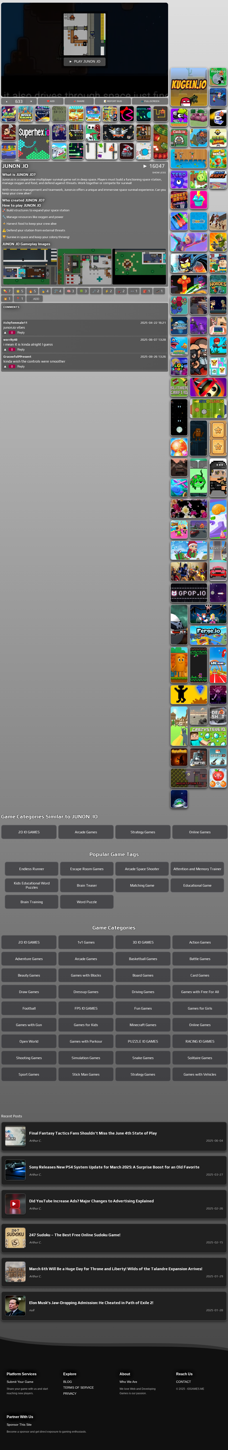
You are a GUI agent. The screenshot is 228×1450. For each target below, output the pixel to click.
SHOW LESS (159, 172)
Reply (21, 332)
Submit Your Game (20, 1382)
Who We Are (128, 1382)
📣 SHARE (79, 101)
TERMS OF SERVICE (78, 1387)
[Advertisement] (85, 83)
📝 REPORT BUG (113, 101)
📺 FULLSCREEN (150, 101)
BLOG (67, 1382)
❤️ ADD (51, 101)
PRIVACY (69, 1393)
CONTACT (183, 1382)
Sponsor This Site (19, 1424)
